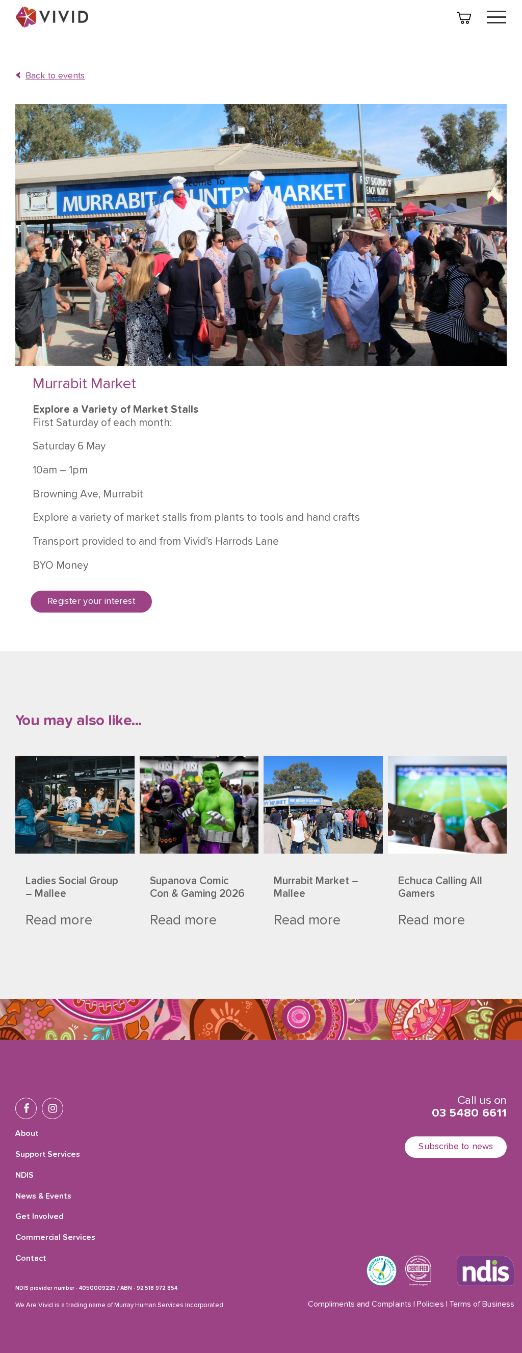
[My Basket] (464, 18)
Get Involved (39, 1217)
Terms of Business (482, 1305)
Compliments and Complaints (359, 1305)
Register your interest (91, 601)
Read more (58, 920)
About (27, 1134)
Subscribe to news (456, 1146)
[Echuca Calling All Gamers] (447, 804)
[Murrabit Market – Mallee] (323, 804)
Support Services (47, 1155)
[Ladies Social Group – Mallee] (75, 804)
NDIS (24, 1176)
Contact (30, 1259)
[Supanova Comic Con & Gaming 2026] (199, 804)
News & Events (43, 1196)
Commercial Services (55, 1238)
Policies (430, 1305)
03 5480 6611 (469, 1113)
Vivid (52, 17)
